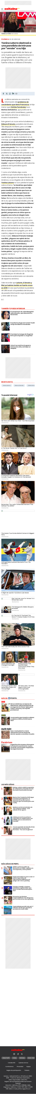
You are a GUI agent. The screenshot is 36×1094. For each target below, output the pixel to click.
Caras (14, 1058)
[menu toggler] (2, 9)
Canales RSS (11, 1063)
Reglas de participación (14, 1070)
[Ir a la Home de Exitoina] (12, 9)
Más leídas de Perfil (10, 864)
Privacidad (20, 1066)
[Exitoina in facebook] (18, 1054)
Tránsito (26, 1070)
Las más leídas (7, 784)
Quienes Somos (23, 1063)
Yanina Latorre (7, 385)
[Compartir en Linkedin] (13, 93)
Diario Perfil (6, 1058)
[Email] (16, 94)
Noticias (22, 1058)
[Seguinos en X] (22, 1054)
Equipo (29, 1066)
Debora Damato (19, 385)
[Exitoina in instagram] (14, 1054)
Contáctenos (9, 1066)
